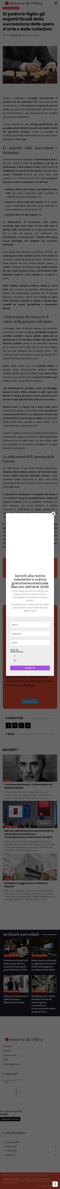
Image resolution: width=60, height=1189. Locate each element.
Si (14, 655)
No (15, 660)
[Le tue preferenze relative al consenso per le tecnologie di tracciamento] (55, 1184)
